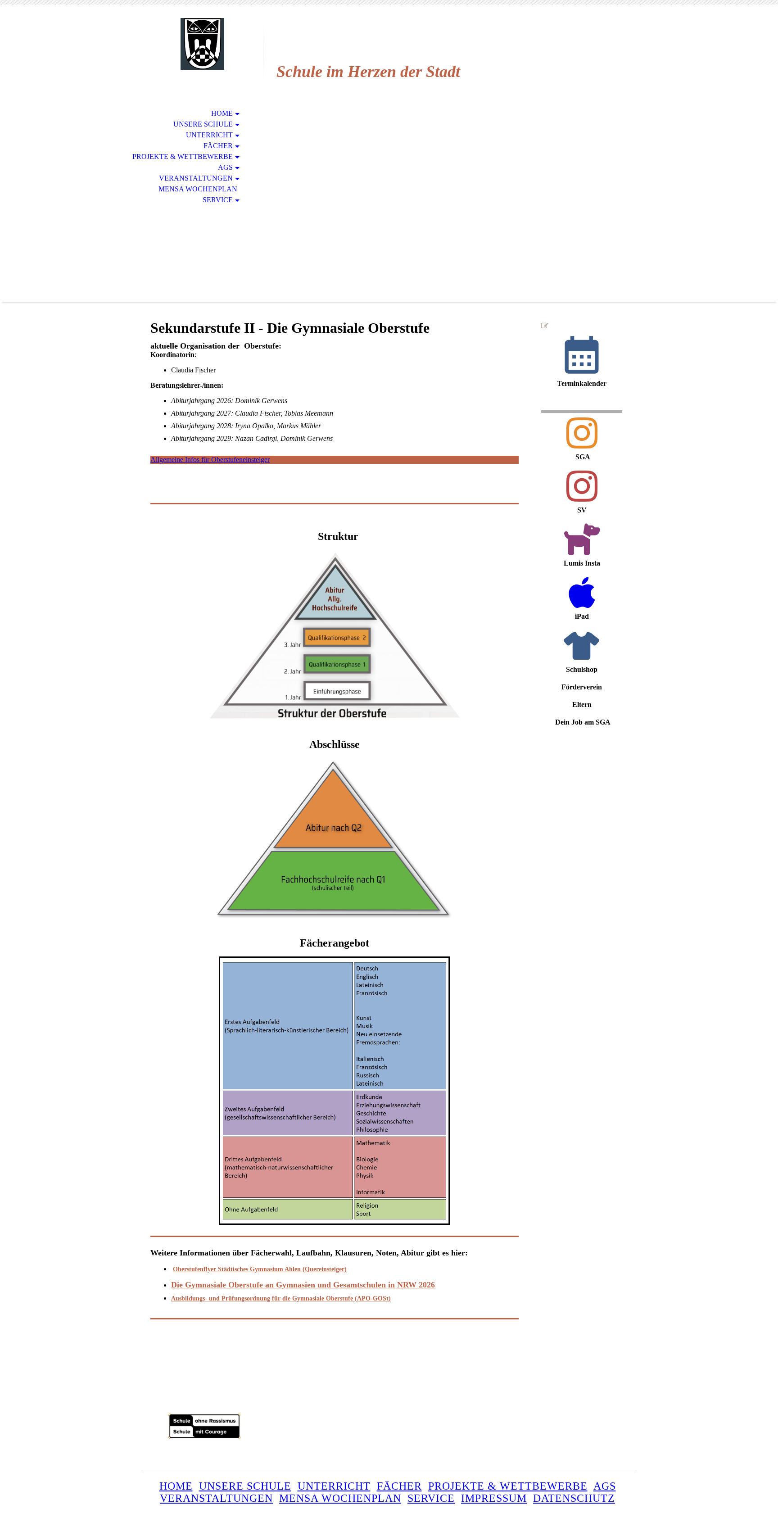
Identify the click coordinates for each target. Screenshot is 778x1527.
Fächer (218, 146)
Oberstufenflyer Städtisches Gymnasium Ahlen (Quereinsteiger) (260, 1269)
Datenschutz (574, 1498)
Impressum (494, 1498)
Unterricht (209, 135)
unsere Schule (245, 1486)
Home (222, 113)
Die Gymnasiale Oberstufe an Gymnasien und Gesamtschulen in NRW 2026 (303, 1284)
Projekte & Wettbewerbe (182, 156)
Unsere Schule (203, 124)
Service (218, 200)
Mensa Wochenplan (197, 189)
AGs (225, 167)
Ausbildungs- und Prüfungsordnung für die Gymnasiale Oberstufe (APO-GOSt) (281, 1298)
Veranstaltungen (196, 178)
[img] (202, 44)
